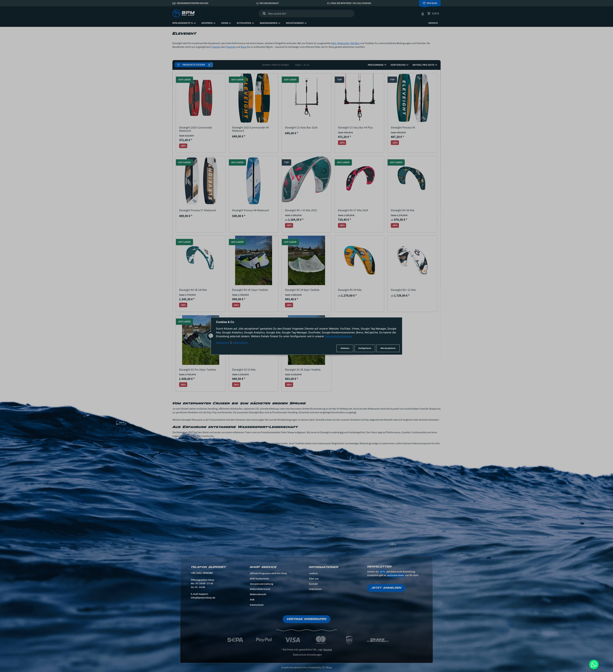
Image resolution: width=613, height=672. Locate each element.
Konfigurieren (365, 348)
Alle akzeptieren (388, 348)
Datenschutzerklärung (338, 336)
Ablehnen (345, 348)
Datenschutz (240, 342)
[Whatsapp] (594, 664)
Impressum (222, 342)
